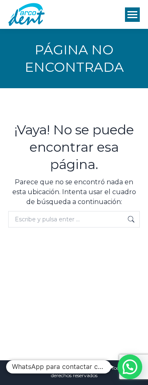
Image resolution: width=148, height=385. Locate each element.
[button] (130, 366)
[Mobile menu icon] (132, 14)
